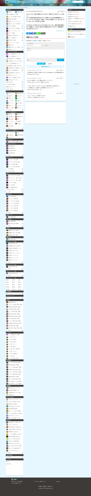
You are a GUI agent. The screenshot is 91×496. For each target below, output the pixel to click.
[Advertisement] (45, 112)
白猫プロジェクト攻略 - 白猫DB (16, 481)
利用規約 (40, 486)
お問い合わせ (50, 486)
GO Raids (58, 481)
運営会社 (44, 486)
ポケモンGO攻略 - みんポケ (16, 483)
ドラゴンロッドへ (60, 31)
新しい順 (41, 63)
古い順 (49, 63)
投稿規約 (35, 40)
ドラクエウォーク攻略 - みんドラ (17, 2)
